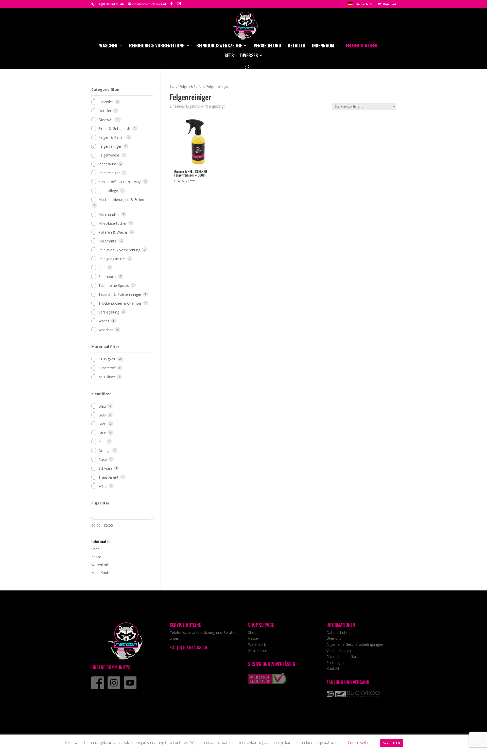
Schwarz (105, 468)
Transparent (108, 477)
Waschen (108, 46)
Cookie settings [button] (360, 742)
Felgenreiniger (109, 146)
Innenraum (323, 46)
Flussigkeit (106, 359)
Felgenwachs (109, 155)
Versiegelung (267, 46)
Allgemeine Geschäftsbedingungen (354, 644)
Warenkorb (100, 564)
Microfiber (106, 376)
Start (173, 86)
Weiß (102, 486)
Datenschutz (336, 632)
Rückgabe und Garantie (345, 656)
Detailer (296, 46)
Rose (102, 459)
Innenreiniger (109, 172)
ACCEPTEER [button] (391, 742)
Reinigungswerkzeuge (219, 46)
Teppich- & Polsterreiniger (119, 294)
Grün (102, 432)
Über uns (333, 638)
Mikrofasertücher (112, 223)
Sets (229, 56)
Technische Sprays (113, 285)
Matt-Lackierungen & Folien (121, 199)
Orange (104, 450)
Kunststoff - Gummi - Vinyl (119, 181)
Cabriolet (105, 101)
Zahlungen (335, 662)
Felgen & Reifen (361, 46)
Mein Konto (101, 572)
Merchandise (108, 214)
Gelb (102, 415)
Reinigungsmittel (112, 258)
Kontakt (332, 668)
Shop (95, 549)
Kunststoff (106, 367)
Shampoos (107, 276)
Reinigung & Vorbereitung (157, 46)
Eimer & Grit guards (114, 128)
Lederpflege (108, 190)
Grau (102, 424)
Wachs (103, 321)
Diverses (249, 56)
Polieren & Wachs (113, 232)
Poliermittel (107, 241)
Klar (101, 441)
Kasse (96, 556)
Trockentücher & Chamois (120, 303)
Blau (102, 406)
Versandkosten (338, 650)
